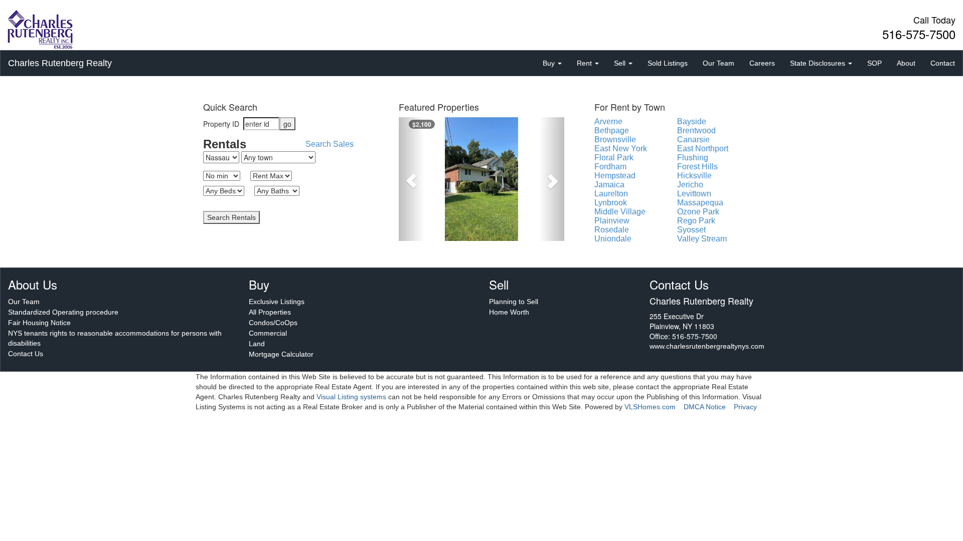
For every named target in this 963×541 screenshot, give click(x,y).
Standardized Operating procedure (63, 312)
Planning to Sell (513, 302)
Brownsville (615, 139)
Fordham (610, 166)
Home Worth (509, 312)
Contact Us (25, 354)
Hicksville (694, 175)
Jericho (690, 184)
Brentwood (696, 130)
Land (257, 344)
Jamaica (609, 184)
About (906, 63)
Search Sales (329, 144)
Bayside (691, 121)
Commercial (268, 333)
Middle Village (620, 211)
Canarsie (693, 139)
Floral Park (613, 157)
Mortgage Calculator (281, 354)
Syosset (691, 229)
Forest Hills (697, 166)
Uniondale (612, 238)
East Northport (702, 148)
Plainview (611, 220)
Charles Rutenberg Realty (60, 63)
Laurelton (611, 193)
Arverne (608, 121)
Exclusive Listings (276, 302)
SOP (874, 63)
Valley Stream (702, 238)
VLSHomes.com (650, 407)
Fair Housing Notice (39, 323)
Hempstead (614, 175)
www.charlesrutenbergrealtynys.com (707, 346)
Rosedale (611, 229)
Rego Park (696, 220)
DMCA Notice (705, 407)
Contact (942, 63)
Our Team (718, 63)
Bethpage (611, 130)
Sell (620, 63)
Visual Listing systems (351, 397)
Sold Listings (668, 63)
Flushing (692, 157)
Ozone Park (698, 211)
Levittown (694, 193)
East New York (620, 148)
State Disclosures (818, 63)
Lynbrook (610, 202)
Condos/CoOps (273, 323)
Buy (550, 63)
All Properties (270, 312)
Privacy (745, 407)
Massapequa (700, 202)
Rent (585, 63)
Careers (762, 63)
